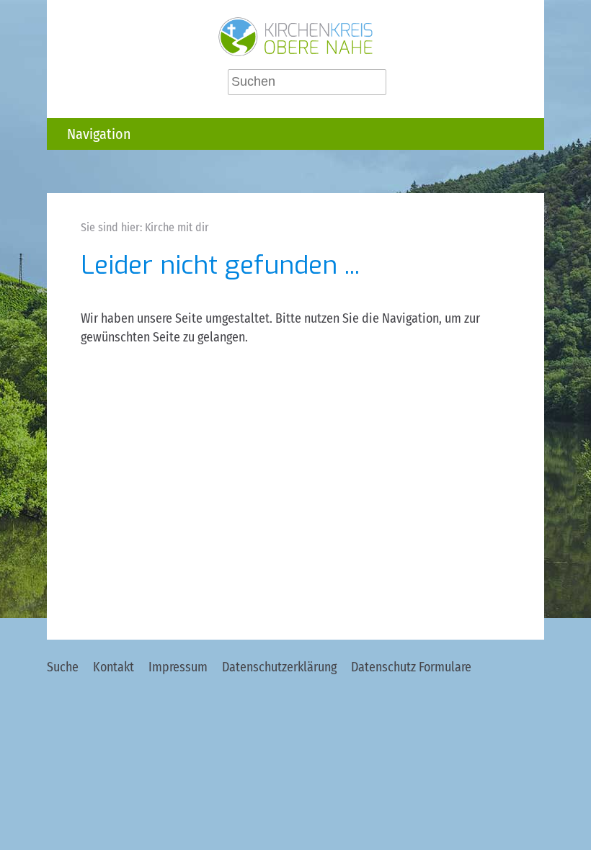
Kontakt (113, 667)
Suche (63, 667)
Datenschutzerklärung (279, 667)
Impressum (178, 667)
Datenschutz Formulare (411, 667)
